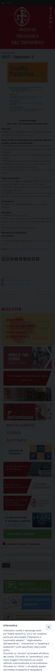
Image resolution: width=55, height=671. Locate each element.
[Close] (49, 627)
